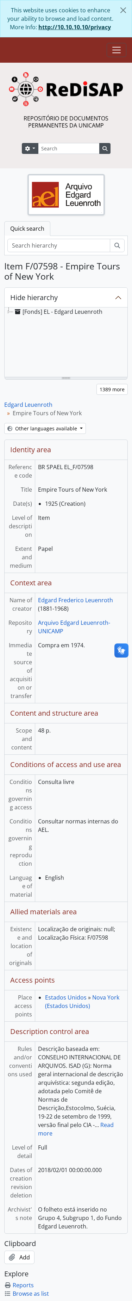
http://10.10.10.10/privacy (74, 27)
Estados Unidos (66, 997)
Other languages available (46, 428)
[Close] (123, 10)
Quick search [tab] (27, 228)
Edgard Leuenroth (28, 405)
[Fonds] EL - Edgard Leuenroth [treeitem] (62, 312)
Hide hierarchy (34, 297)
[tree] (66, 342)
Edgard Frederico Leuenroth (75, 600)
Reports (23, 1285)
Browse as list (31, 1293)
